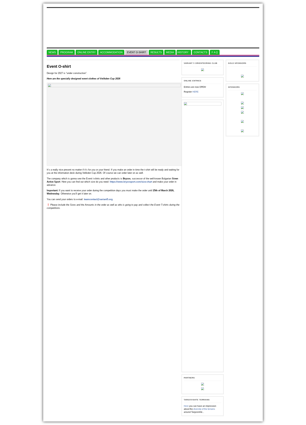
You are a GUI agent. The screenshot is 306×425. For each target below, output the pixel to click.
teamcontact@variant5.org (98, 199)
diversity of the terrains (204, 409)
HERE (195, 92)
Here (186, 406)
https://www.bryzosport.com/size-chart (131, 181)
